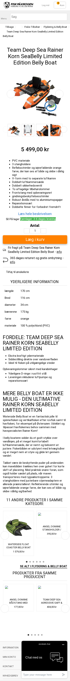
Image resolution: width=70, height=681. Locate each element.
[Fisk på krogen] (18, 5)
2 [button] (30, 562)
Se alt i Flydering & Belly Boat (43, 566)
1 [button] (26, 562)
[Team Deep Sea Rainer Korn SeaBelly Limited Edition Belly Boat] (14, 130)
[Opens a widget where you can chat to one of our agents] (44, 659)
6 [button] (43, 562)
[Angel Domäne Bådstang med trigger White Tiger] (18, 591)
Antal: (35, 225)
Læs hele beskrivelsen (35, 214)
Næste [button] (59, 94)
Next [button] (64, 129)
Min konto (9, 657)
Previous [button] (6, 129)
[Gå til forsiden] (18, 27)
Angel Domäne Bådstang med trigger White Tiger (18, 602)
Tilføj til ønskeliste (17, 272)
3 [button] (33, 562)
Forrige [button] (11, 94)
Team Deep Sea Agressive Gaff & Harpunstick (51, 602)
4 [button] (37, 562)
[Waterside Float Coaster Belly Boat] (18, 527)
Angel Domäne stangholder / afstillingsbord (51, 529)
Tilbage (9, 26)
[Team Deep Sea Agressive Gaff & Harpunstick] (51, 591)
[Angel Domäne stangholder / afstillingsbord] (51, 518)
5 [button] (40, 562)
